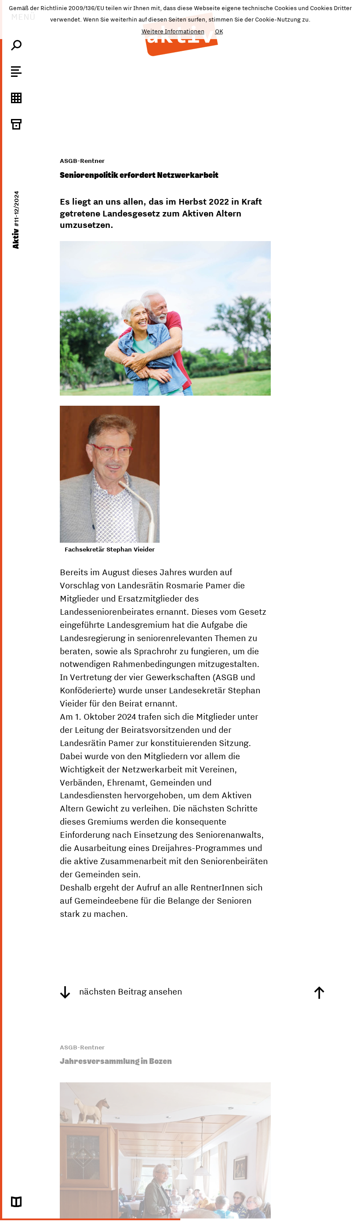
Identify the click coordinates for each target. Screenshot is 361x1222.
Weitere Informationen (173, 31)
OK (219, 31)
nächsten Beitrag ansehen (129, 991)
